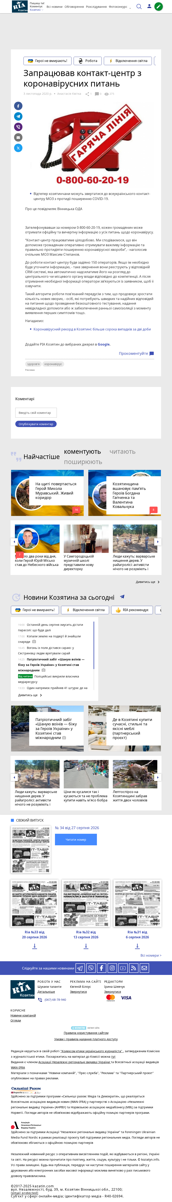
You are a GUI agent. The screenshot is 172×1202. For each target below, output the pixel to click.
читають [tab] (122, 451)
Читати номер (76, 840)
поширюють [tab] (83, 461)
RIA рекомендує (136, 610)
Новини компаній (23, 1015)
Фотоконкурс (118, 7)
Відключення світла (131, 60)
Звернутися (78, 992)
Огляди (15, 1020)
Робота (91, 60)
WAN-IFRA (18, 1067)
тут (113, 1057)
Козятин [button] (35, 10)
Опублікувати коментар (36, 424)
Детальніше (46, 992)
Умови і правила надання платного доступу (86, 1039)
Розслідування (96, 7)
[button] (122, 597)
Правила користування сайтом (86, 1033)
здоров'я (33, 364)
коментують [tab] (82, 451)
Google (103, 344)
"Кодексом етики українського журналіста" (91, 1051)
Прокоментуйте (136, 353)
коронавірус (53, 364)
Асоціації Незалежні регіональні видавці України (74, 1062)
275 (109, 94)
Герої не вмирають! (51, 60)
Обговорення (74, 7)
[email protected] (24, 1193)
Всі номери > (151, 955)
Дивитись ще (148, 582)
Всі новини (55, 7)
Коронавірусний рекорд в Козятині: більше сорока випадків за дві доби (92, 329)
